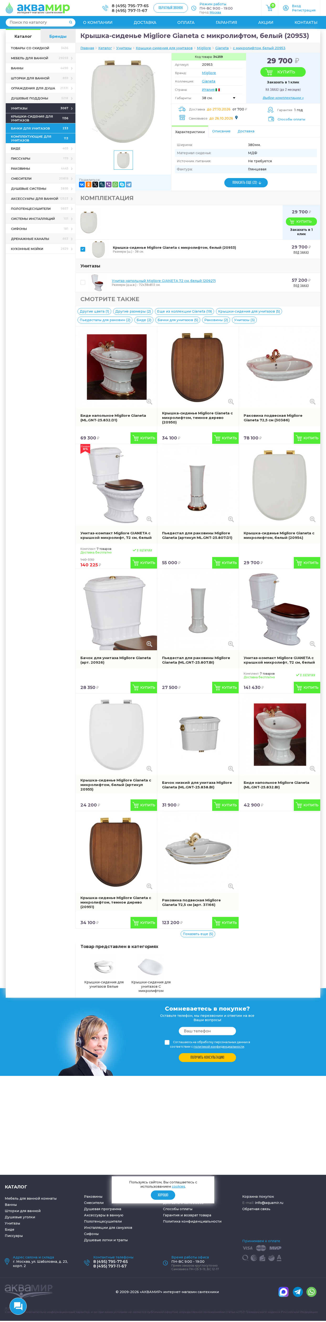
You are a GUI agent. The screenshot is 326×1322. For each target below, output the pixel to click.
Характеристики (190, 132)
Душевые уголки (20, 1217)
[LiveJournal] (102, 184)
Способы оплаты (291, 119)
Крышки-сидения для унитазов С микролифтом (151, 986)
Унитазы (12, 1223)
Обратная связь (256, 1209)
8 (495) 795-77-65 (130, 5)
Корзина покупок (258, 1196)
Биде (9, 1229)
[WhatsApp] (115, 184)
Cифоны (91, 1234)
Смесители (94, 1203)
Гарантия (226, 22)
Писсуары (14, 1236)
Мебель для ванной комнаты (31, 1198)
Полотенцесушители (103, 1221)
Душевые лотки (98, 1240)
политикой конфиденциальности (219, 1046)
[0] (270, 10)
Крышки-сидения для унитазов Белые (104, 984)
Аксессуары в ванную (103, 1215)
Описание (221, 131)
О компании (97, 22)
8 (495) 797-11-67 (129, 10)
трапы (122, 1240)
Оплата (186, 22)
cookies (178, 1186)
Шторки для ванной (23, 1211)
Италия (208, 89)
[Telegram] (128, 184)
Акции (265, 22)
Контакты (305, 22)
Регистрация (303, 10)
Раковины (93, 1196)
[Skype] (122, 184)
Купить (286, 72)
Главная (87, 48)
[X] (95, 184)
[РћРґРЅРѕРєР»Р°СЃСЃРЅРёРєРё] (88, 184)
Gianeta (208, 81)
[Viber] (108, 184)
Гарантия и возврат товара (187, 1215)
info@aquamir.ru (269, 1203)
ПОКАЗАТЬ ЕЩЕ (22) (244, 183)
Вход (296, 6)
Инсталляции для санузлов (108, 1227)
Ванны (11, 1205)
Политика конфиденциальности (192, 1221)
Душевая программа (102, 1209)
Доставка (145, 22)
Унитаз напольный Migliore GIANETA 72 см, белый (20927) (164, 281)
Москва (215, 12)
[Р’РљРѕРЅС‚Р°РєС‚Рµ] (82, 184)
